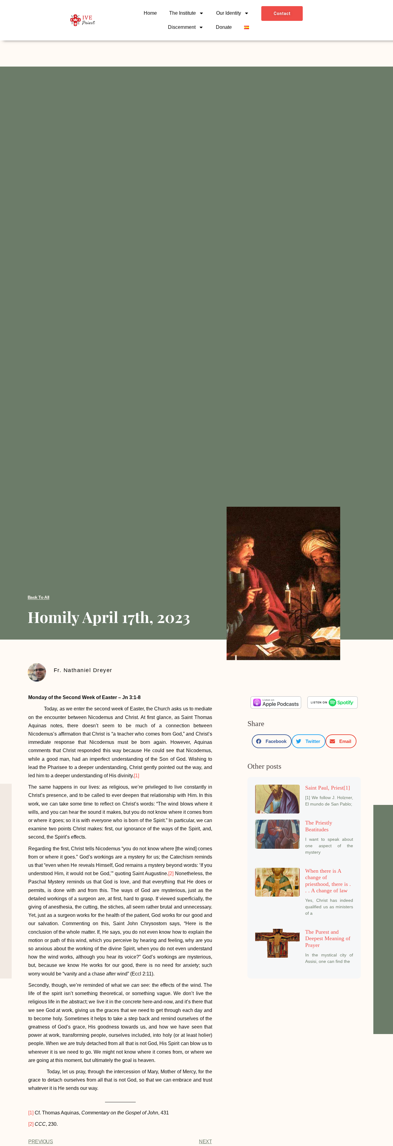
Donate (224, 27)
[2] (170, 873)
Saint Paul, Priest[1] (327, 788)
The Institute (182, 13)
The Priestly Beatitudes (318, 826)
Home (150, 13)
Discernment (182, 27)
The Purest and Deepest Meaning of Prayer (327, 938)
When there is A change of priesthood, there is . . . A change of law (328, 881)
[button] (272, 741)
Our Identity (228, 13)
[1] (136, 775)
